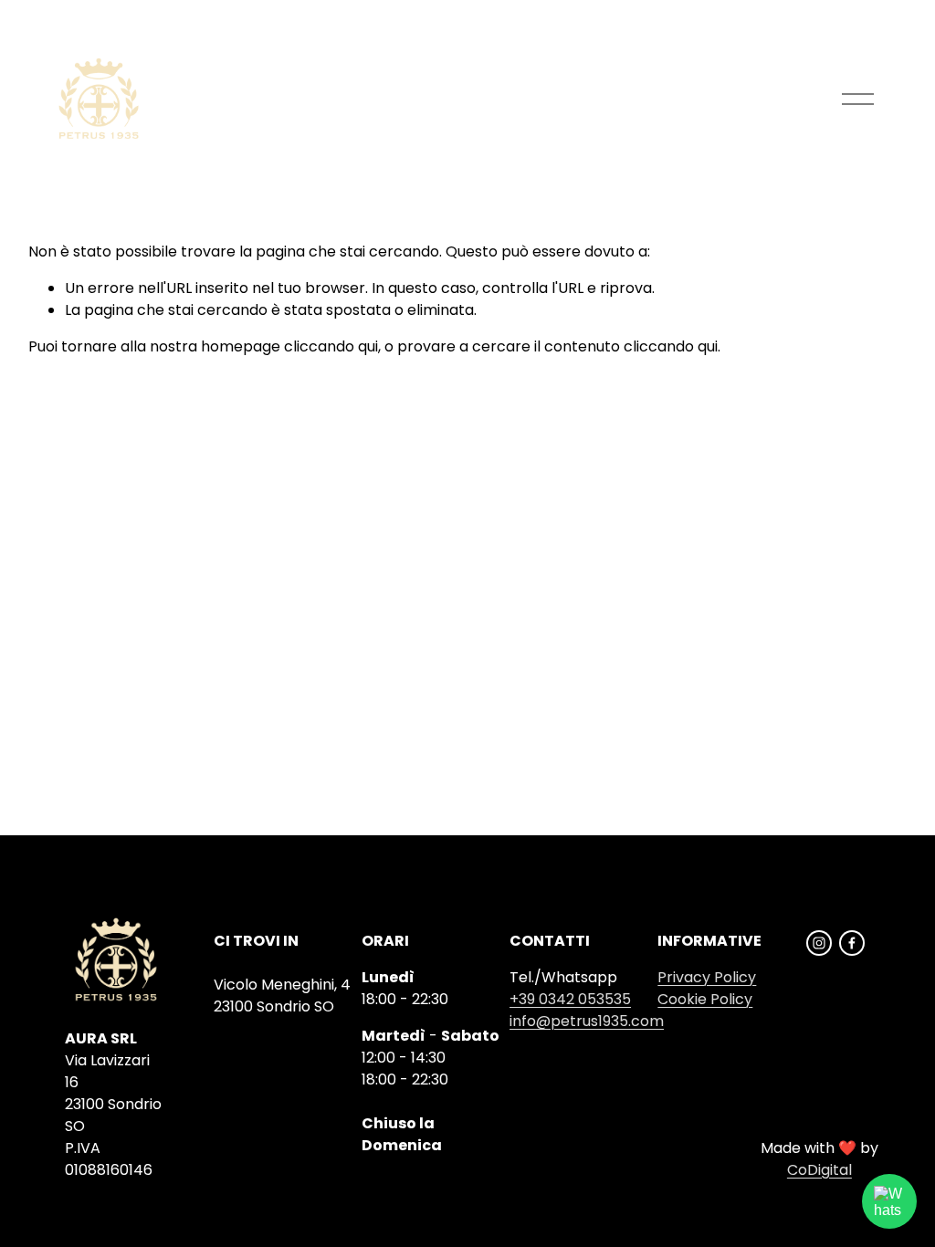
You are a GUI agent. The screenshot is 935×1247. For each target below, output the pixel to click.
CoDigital (819, 1169)
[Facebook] (852, 943)
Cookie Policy (704, 999)
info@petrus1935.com (587, 1021)
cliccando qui (331, 346)
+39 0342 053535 (570, 999)
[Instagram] (819, 943)
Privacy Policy (706, 977)
